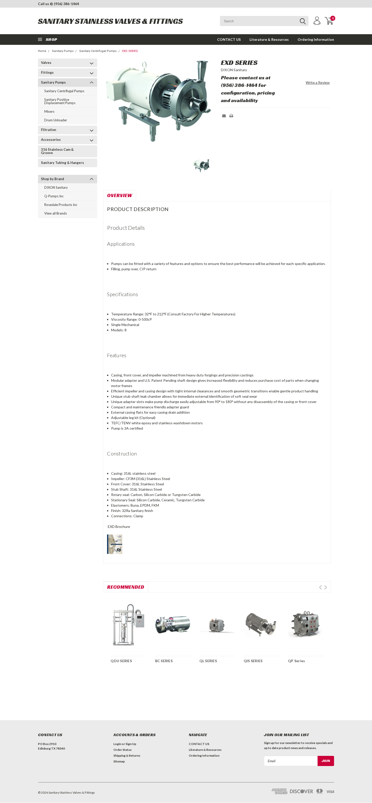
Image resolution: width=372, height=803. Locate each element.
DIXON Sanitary (56, 187)
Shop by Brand (52, 179)
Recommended (125, 587)
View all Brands (55, 213)
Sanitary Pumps (63, 51)
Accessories (51, 140)
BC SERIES (164, 661)
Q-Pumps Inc (54, 196)
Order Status (122, 750)
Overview (119, 195)
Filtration (48, 130)
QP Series (296, 661)
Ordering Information (316, 39)
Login (117, 744)
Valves (46, 63)
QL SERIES (208, 661)
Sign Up (131, 744)
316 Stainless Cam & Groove (57, 151)
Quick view (128, 624)
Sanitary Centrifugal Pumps (98, 51)
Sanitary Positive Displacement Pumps (59, 101)
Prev (320, 587)
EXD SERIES (130, 51)
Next (325, 587)
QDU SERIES (121, 661)
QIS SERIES (253, 661)
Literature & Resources (269, 39)
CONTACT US (229, 39)
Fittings (47, 72)
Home (42, 51)
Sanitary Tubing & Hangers (62, 163)
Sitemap (119, 761)
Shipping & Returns (126, 755)
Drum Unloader (55, 120)
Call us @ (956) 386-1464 (58, 4)
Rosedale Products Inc (60, 205)
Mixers (49, 111)
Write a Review (318, 82)
